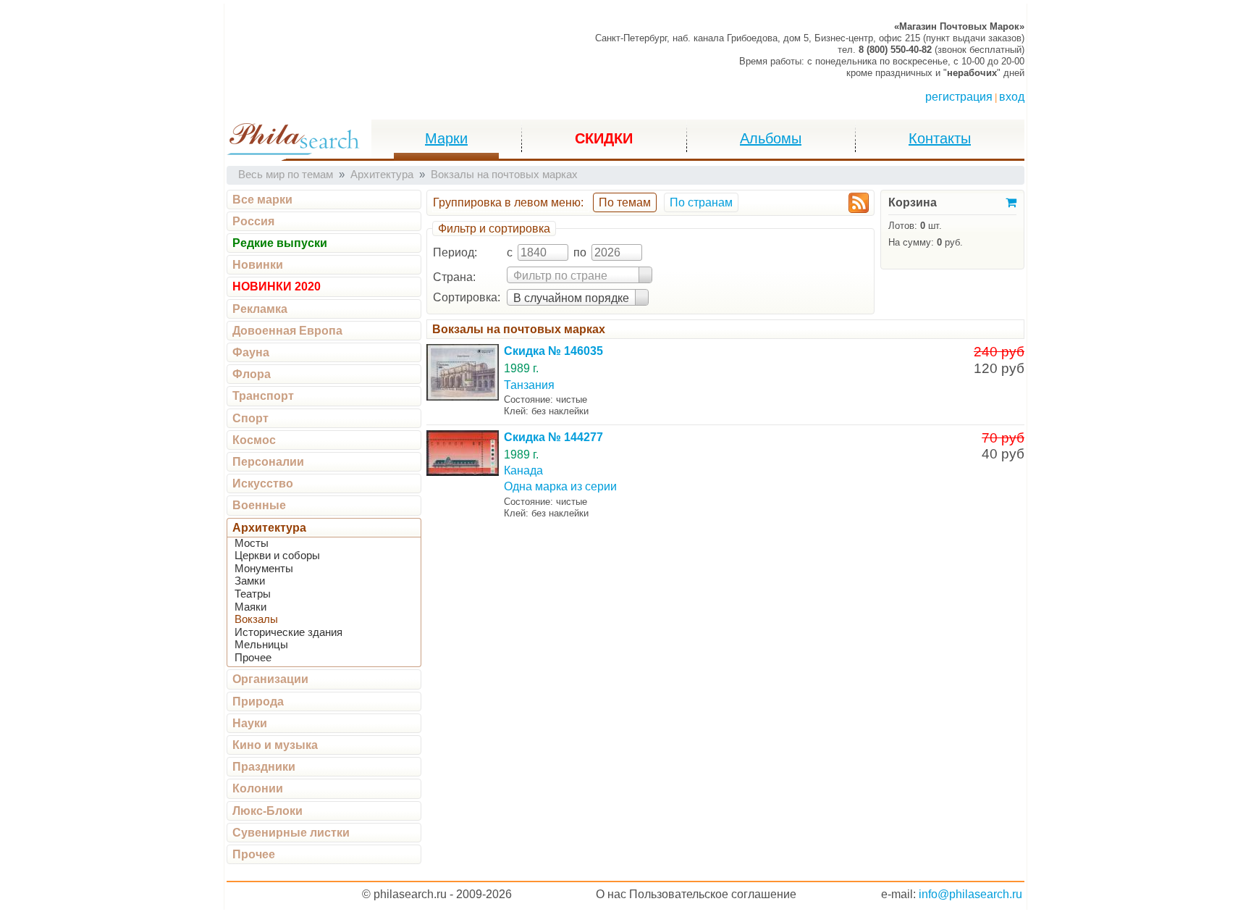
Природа (258, 701)
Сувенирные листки (291, 832)
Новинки (257, 265)
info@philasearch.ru (970, 894)
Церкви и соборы (277, 555)
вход (1011, 97)
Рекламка (259, 309)
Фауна (250, 352)
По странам (701, 202)
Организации (270, 679)
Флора (251, 374)
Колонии (257, 788)
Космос (254, 440)
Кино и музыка (275, 745)
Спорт (250, 418)
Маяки (250, 607)
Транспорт (263, 396)
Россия (253, 221)
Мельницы (261, 644)
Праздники (263, 767)
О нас (611, 894)
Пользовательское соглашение (712, 894)
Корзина (912, 202)
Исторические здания (288, 632)
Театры (253, 594)
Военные (259, 505)
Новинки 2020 (276, 286)
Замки (250, 581)
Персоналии (268, 462)
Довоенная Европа (287, 330)
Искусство (262, 483)
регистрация (959, 97)
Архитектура (269, 528)
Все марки (262, 199)
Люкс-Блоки (267, 811)
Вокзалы (256, 619)
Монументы (264, 568)
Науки (249, 723)
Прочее (253, 657)
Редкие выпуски (279, 243)
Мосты (252, 543)
